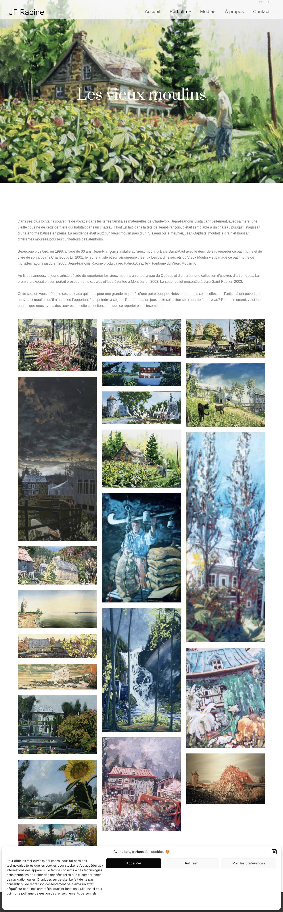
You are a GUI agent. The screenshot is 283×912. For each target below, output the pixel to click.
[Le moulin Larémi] (57, 565)
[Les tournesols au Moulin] (57, 789)
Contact (261, 11)
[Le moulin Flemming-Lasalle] (225, 338)
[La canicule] (225, 698)
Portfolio (178, 11)
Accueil (152, 11)
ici (93, 889)
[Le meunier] (141, 547)
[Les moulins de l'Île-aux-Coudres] (225, 778)
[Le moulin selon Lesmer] (225, 537)
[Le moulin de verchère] (141, 407)
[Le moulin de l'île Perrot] (57, 609)
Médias (208, 11)
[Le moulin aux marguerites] (141, 337)
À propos (234, 11)
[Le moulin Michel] (57, 646)
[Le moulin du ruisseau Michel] (225, 395)
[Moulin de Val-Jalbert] (141, 670)
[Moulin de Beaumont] (141, 374)
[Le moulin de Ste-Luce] (57, 676)
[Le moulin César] (141, 459)
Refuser (191, 863)
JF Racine (26, 12)
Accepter (133, 863)
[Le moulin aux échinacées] (57, 345)
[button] (274, 852)
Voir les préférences (249, 863)
